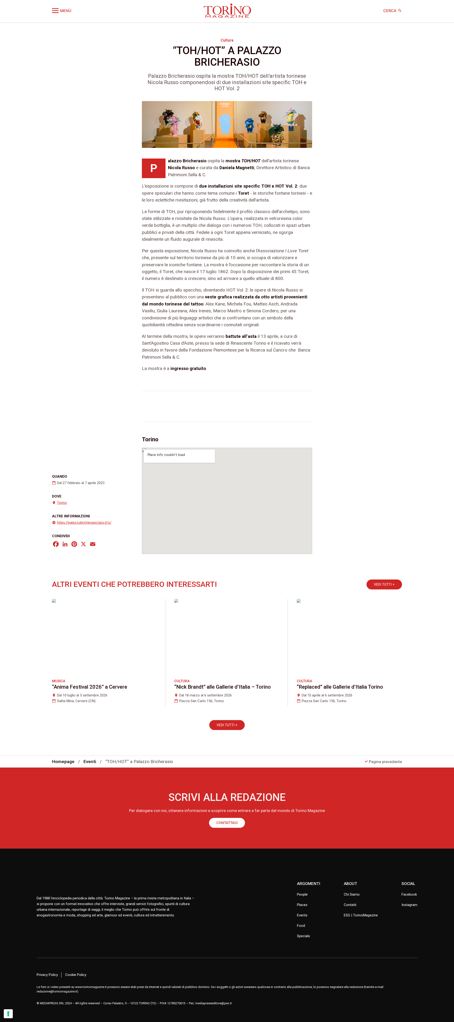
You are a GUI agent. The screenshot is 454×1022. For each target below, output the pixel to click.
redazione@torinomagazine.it (57, 991)
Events (302, 915)
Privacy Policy (47, 975)
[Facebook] (56, 544)
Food (301, 925)
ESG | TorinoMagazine (361, 915)
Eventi (89, 761)
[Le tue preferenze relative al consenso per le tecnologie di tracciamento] (8, 1013)
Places (302, 905)
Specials (303, 936)
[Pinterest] (74, 544)
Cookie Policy (75, 975)
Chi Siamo (352, 894)
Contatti (350, 905)
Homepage (63, 761)
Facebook (409, 894)
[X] (83, 544)
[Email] (92, 544)
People (302, 894)
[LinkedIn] (65, 544)
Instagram (409, 905)
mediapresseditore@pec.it (213, 1003)
